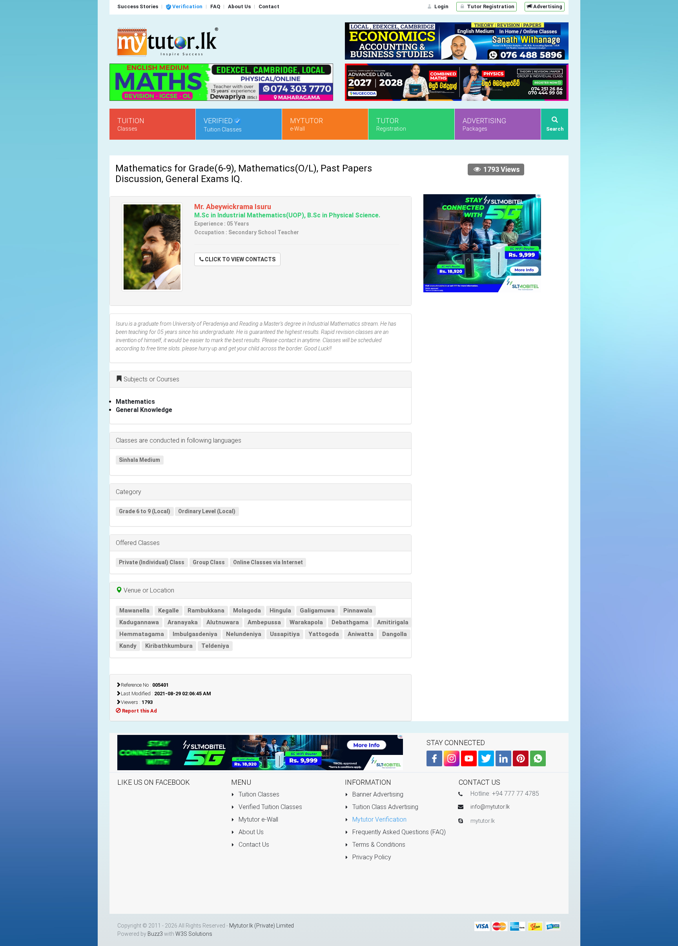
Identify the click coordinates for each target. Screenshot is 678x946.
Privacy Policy (371, 857)
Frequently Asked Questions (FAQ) (398, 832)
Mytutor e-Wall (257, 819)
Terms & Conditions (378, 844)
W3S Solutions (193, 934)
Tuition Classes (258, 794)
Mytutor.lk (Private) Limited (261, 925)
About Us (250, 832)
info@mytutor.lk (490, 807)
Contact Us (253, 844)
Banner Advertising (377, 794)
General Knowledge (144, 410)
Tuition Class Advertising (384, 807)
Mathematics (135, 401)
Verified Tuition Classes (269, 807)
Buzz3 (155, 934)
